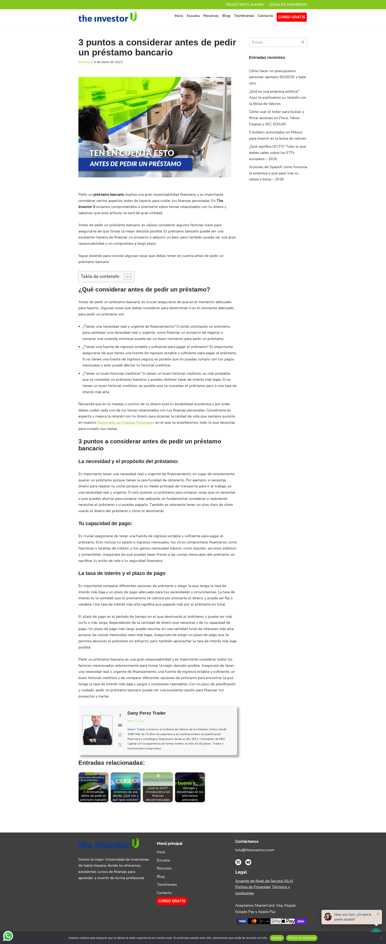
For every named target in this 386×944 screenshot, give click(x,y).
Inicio (179, 15)
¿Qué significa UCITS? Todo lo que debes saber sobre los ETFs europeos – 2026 (277, 152)
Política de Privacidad (253, 887)
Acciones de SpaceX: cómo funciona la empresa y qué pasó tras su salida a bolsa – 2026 (278, 173)
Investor (84, 62)
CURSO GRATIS (291, 17)
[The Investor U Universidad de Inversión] (107, 17)
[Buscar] (303, 42)
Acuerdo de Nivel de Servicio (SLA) (264, 881)
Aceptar (277, 937)
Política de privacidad (302, 937)
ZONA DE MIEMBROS (288, 4)
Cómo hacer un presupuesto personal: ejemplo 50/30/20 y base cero (277, 77)
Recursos (211, 15)
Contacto (265, 15)
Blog (226, 15)
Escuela (193, 15)
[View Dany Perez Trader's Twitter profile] (120, 744)
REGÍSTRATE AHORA (245, 4)
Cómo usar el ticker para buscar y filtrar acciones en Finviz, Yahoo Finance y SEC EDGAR (276, 117)
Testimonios (244, 15)
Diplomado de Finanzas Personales (125, 422)
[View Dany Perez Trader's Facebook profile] (120, 715)
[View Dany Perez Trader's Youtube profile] (120, 725)
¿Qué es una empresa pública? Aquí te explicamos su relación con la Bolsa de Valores (277, 97)
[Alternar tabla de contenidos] (125, 276)
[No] (381, 938)
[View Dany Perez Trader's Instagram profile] (120, 735)
